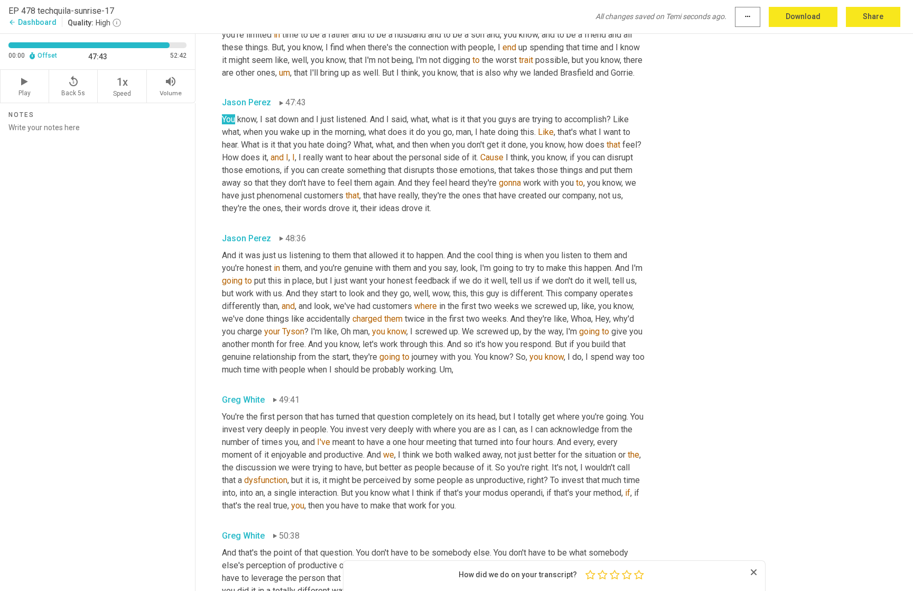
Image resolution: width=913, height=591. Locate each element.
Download (803, 16)
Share (873, 16)
